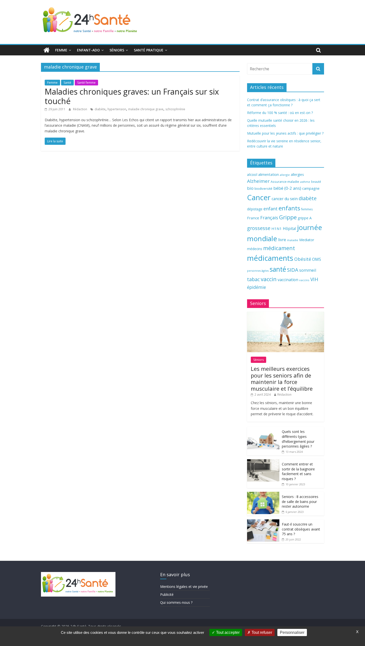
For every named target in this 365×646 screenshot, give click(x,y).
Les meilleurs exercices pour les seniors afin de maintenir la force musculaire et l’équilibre (282, 378)
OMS (316, 259)
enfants (289, 208)
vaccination (288, 279)
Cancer (259, 197)
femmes (307, 209)
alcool (252, 174)
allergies (297, 174)
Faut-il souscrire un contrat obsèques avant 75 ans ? (301, 529)
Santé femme (86, 82)
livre (282, 239)
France (253, 217)
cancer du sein (285, 198)
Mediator (306, 239)
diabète (100, 109)
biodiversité (263, 188)
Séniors (117, 50)
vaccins (304, 280)
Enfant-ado (88, 50)
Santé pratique (148, 50)
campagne (311, 188)
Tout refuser (261, 632)
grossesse (258, 228)
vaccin (269, 279)
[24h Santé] (46, 50)
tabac (253, 279)
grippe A (305, 218)
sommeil (307, 270)
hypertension (117, 109)
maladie (292, 240)
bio (250, 188)
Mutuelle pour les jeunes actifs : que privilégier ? (285, 133)
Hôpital (289, 228)
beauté (316, 182)
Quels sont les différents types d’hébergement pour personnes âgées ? (298, 439)
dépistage (254, 209)
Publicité (167, 594)
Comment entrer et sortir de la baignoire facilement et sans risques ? (298, 471)
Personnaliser (292, 632)
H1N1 (276, 228)
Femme (61, 50)
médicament (279, 248)
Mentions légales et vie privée (184, 586)
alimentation (268, 174)
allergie (285, 175)
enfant (270, 209)
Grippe (288, 217)
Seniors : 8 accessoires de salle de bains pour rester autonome (300, 501)
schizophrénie (175, 109)
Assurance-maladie (285, 182)
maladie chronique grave (145, 109)
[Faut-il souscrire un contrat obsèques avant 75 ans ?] (263, 522)
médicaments (270, 258)
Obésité (302, 259)
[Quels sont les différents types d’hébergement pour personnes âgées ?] (263, 429)
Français (269, 218)
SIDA (292, 269)
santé (278, 269)
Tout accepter (227, 632)
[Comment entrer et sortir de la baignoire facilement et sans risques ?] (263, 461)
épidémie (256, 287)
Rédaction (80, 109)
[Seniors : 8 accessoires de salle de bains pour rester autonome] (263, 494)
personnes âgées (258, 270)
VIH (314, 279)
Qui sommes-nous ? (176, 602)
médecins (254, 248)
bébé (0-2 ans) (287, 188)
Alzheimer (258, 181)
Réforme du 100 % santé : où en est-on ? (280, 112)
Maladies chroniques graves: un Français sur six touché (132, 96)
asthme (305, 182)
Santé (67, 82)
